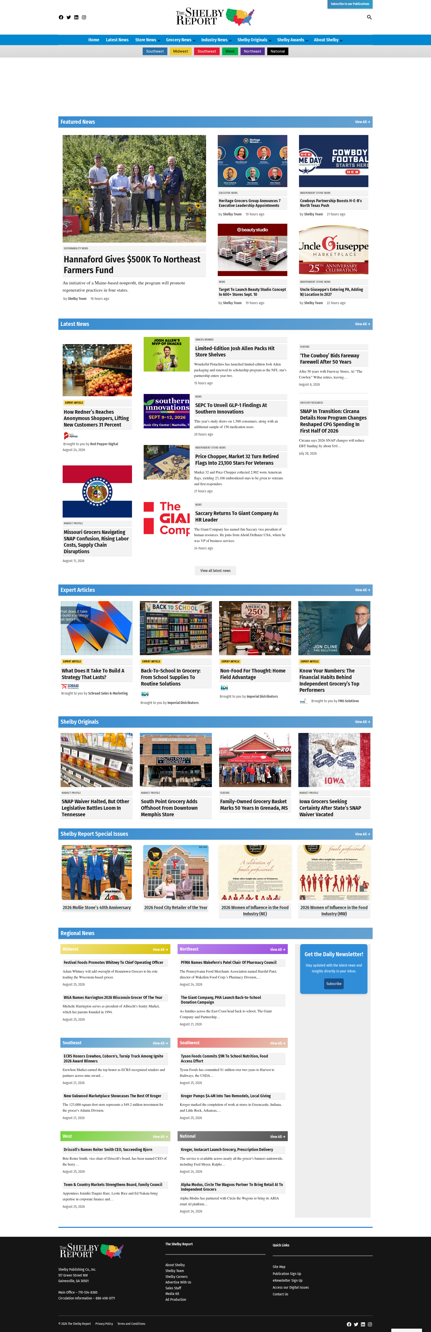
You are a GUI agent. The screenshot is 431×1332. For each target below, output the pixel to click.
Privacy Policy (104, 1324)
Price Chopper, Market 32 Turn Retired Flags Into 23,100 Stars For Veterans (237, 459)
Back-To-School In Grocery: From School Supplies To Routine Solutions (170, 677)
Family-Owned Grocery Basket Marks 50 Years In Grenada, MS (254, 804)
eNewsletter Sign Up (288, 1280)
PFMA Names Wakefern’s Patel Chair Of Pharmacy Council (229, 962)
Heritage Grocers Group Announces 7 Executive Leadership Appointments (250, 203)
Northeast (252, 51)
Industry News (214, 39)
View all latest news (215, 570)
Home (93, 39)
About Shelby (326, 39)
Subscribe (333, 983)
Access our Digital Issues (291, 1287)
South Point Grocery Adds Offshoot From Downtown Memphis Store (169, 808)
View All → (362, 122)
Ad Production (175, 1299)
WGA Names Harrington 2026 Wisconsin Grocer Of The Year (113, 997)
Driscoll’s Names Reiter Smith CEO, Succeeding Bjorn (108, 1149)
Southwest (207, 51)
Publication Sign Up (287, 1274)
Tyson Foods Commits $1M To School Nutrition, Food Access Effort (224, 1059)
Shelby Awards (290, 39)
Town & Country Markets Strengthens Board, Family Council (113, 1184)
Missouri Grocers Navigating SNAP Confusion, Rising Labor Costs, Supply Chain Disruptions (96, 542)
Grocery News (178, 39)
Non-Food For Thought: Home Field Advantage (253, 674)
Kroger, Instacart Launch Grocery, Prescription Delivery (227, 1149)
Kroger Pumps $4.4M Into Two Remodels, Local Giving (226, 1095)
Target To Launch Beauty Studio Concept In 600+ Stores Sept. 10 (252, 292)
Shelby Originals (252, 39)
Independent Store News (315, 193)
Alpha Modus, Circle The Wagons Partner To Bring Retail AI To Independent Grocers (232, 1187)
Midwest (180, 51)
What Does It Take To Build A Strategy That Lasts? (93, 674)
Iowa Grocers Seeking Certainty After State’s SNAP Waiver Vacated (330, 808)
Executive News (228, 193)
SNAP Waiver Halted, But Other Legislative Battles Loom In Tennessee (95, 808)
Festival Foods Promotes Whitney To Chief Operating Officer (113, 962)
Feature (305, 346)
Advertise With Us (178, 1282)
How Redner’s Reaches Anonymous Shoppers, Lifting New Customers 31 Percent (96, 418)
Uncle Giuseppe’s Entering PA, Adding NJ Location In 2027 (331, 292)
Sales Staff (173, 1288)
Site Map (279, 1267)
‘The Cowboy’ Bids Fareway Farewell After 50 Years (329, 358)
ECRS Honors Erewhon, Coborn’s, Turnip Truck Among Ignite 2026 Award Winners (113, 1059)
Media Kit (172, 1294)
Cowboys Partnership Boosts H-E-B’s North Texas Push (331, 203)
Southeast (155, 51)
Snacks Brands (204, 339)
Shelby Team (77, 298)
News (222, 281)
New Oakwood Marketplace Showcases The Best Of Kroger (112, 1095)
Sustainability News (76, 248)
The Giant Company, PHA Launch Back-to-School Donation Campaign (221, 1000)
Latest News (117, 39)
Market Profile (73, 523)
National (278, 51)
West (230, 51)
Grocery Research (311, 402)
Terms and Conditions (131, 1324)
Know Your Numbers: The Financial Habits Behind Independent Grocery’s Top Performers (329, 680)
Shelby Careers (176, 1276)
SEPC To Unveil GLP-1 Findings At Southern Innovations (231, 408)
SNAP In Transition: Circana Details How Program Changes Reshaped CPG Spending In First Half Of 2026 (333, 421)
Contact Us (280, 1294)
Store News (145, 39)
